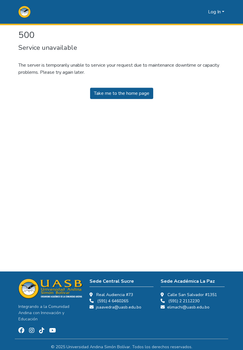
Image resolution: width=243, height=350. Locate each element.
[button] (24, 12)
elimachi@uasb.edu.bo (188, 307)
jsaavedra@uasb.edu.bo (118, 307)
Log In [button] (215, 12)
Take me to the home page (121, 93)
